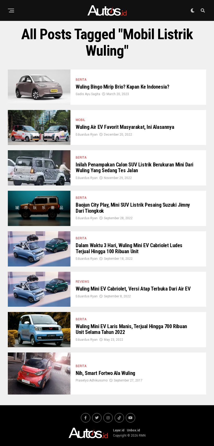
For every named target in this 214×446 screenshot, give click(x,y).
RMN (142, 435)
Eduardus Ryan (87, 134)
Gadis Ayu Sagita (88, 94)
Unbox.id (133, 430)
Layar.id (118, 430)
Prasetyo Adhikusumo (92, 380)
